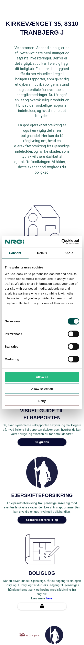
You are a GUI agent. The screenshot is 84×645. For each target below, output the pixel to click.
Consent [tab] (15, 253)
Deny (42, 400)
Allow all (42, 377)
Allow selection (42, 389)
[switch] (73, 334)
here (49, 598)
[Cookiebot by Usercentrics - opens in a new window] (61, 241)
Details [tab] (42, 253)
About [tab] (68, 253)
